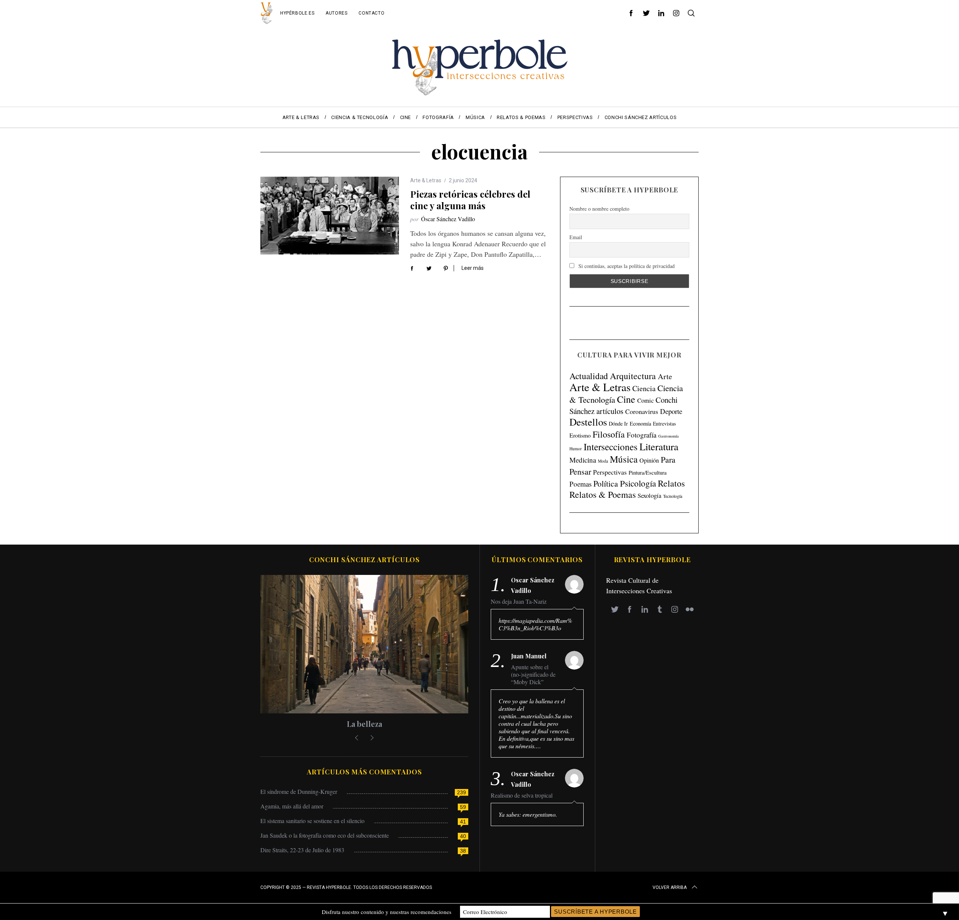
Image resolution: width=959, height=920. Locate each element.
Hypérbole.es (297, 13)
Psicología (638, 483)
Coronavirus (641, 411)
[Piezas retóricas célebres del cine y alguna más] (329, 216)
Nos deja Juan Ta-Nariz (519, 601)
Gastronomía (668, 436)
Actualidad (588, 376)
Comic (645, 400)
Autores (336, 13)
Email (575, 237)
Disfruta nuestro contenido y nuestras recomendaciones (386, 912)
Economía (640, 423)
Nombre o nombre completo (599, 208)
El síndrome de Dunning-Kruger (298, 791)
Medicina (582, 459)
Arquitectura (633, 376)
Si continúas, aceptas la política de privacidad (626, 265)
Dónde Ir (618, 423)
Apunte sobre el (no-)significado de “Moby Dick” (533, 674)
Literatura (658, 446)
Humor (575, 448)
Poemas (580, 483)
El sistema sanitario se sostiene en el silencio (312, 821)
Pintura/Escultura (648, 472)
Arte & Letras (425, 180)
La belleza (364, 724)
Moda (603, 461)
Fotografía (641, 434)
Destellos (588, 422)
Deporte (671, 411)
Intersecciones (611, 446)
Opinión (649, 460)
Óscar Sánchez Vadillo (448, 219)
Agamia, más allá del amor (291, 806)
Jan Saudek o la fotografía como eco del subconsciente (324, 835)
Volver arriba (670, 887)
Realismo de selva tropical (522, 795)
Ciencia (644, 388)
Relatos (671, 483)
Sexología (649, 495)
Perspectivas (610, 471)
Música (624, 459)
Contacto (371, 13)
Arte (665, 376)
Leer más (473, 268)
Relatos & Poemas (602, 494)
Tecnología (672, 496)
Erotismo (580, 435)
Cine (626, 399)
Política (605, 483)
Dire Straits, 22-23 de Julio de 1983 (302, 850)
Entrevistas (664, 423)
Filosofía (609, 434)
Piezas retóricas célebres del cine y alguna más (470, 199)
